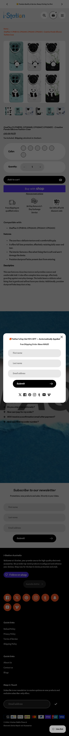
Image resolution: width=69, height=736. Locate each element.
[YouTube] (44, 394)
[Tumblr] (39, 394)
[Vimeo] (49, 394)
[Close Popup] (62, 337)
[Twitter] (20, 394)
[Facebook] (24, 394)
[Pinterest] (29, 394)
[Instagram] (34, 394)
